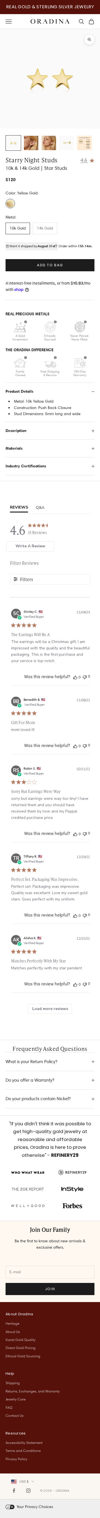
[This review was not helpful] (85, 676)
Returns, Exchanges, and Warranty (33, 1391)
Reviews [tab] (19, 507)
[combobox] (22, 1481)
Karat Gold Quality (21, 1339)
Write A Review (30, 546)
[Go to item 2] (31, 143)
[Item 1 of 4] (50, 79)
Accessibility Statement (24, 1442)
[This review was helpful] (75, 677)
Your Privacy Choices (35, 1506)
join (50, 1289)
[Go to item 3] (49, 143)
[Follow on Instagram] (28, 1490)
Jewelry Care (16, 1399)
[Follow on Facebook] (14, 1490)
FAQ (9, 1407)
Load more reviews (50, 1008)
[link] (87, 159)
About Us (13, 1331)
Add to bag (50, 265)
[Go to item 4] (66, 143)
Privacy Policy (16, 1459)
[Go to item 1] (13, 143)
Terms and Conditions (23, 1450)
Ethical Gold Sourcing (23, 1356)
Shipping (13, 1383)
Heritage (12, 1323)
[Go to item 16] (84, 143)
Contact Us (15, 1415)
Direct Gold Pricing (21, 1347)
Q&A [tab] (40, 507)
